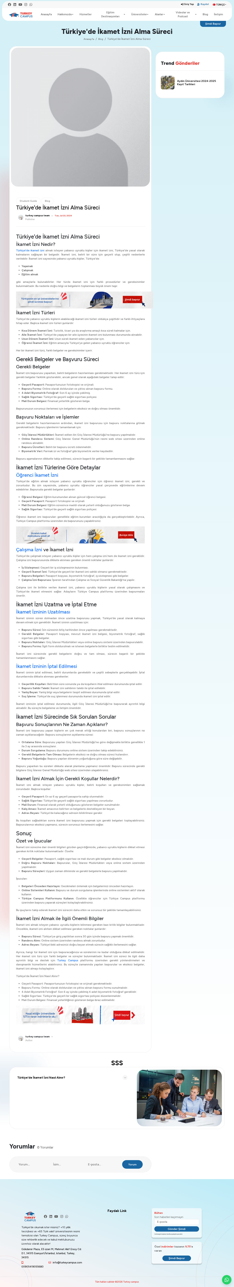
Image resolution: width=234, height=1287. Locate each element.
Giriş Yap (189, 4)
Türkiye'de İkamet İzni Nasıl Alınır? (41, 1077)
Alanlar (159, 14)
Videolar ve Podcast (183, 14)
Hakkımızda (65, 14)
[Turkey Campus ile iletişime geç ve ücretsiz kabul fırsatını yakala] (80, 300)
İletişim (218, 14)
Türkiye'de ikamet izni (30, 250)
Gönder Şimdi (177, 1229)
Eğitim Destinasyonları (110, 14)
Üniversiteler (139, 14)
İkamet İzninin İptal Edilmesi (46, 666)
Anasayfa (46, 14)
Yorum (132, 1164)
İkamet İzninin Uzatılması (43, 612)
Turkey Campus (68, 960)
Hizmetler (85, 14)
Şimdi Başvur (213, 23)
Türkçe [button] (220, 4)
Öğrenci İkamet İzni (37, 475)
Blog (205, 14)
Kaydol (205, 4)
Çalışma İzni (29, 549)
